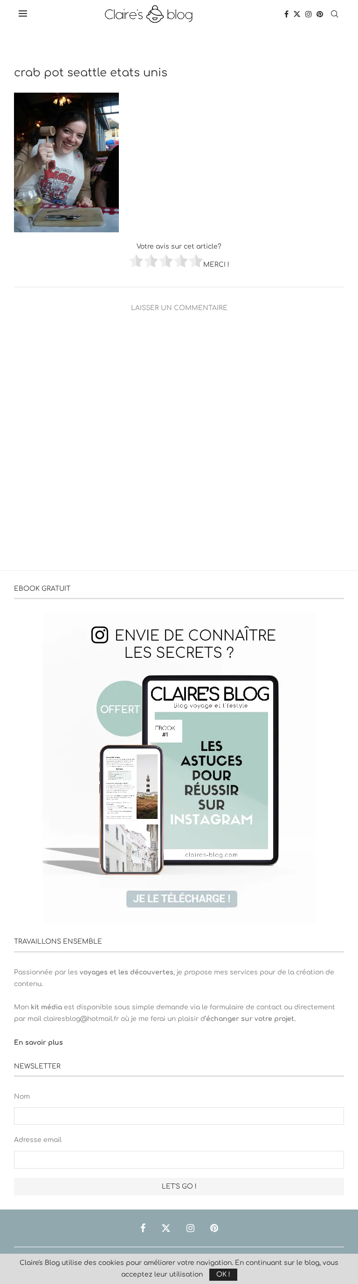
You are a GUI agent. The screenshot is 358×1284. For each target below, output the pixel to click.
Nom (22, 1096)
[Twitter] (297, 13)
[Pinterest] (320, 13)
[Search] (334, 13)
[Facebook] (286, 13)
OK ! (223, 1274)
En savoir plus (38, 1042)
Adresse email (38, 1139)
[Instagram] (308, 13)
